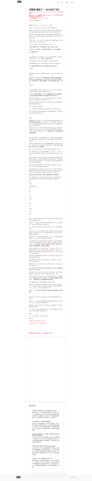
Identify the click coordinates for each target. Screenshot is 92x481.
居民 (50, 11)
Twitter (72, 2)
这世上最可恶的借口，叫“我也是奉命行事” (48, 248)
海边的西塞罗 (32, 11)
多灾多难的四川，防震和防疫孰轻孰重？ (41, 421)
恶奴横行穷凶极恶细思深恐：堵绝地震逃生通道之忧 (44, 410)
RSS (62, 2)
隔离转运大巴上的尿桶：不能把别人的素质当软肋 (44, 446)
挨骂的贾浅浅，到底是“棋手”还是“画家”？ (38, 321)
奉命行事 (53, 11)
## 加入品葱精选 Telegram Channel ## (38, 18)
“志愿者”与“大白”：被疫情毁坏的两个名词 (42, 458)
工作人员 (48, 11)
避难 (57, 11)
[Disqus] (46, 356)
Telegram (67, 2)
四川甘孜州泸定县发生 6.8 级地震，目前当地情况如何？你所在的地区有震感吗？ (46, 434)
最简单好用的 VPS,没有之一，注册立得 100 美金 (40, 333)
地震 (56, 11)
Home (58, 2)
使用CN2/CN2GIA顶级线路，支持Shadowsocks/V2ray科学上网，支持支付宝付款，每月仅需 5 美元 (46, 16)
